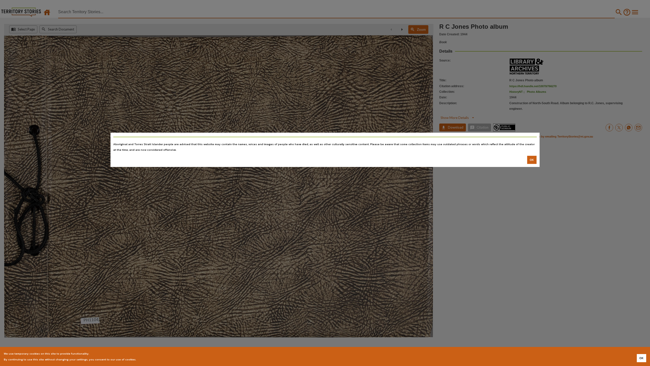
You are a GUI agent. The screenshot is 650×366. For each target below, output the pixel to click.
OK (532, 160)
